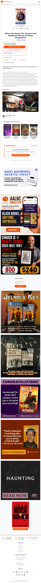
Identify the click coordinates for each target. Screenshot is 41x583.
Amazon (6, 59)
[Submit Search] (39, 4)
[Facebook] (19, 572)
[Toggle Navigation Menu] (39, 2)
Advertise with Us (20, 559)
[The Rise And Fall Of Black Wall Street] (34, 130)
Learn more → (9, 116)
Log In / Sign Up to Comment (21, 155)
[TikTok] (17, 575)
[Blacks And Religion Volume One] (25, 130)
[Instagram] (14, 572)
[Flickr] (24, 575)
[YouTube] (17, 572)
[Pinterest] (22, 575)
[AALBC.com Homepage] (7, 1)
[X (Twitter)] (22, 572)
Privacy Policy (20, 547)
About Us (20, 545)
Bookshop (23, 59)
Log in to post (34, 145)
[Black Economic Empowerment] (7, 130)
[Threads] (24, 572)
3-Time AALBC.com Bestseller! (8, 62)
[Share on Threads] (19, 28)
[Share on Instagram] (16, 28)
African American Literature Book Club (17, 581)
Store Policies (20, 551)
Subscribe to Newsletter (20, 557)
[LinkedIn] (19, 575)
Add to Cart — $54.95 (15, 46)
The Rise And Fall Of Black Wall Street (33, 137)
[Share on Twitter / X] (25, 28)
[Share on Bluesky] (22, 28)
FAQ (20, 561)
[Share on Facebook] (14, 28)
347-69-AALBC (21, 564)
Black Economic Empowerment (7, 137)
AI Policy (20, 549)
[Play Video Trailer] (20, 514)
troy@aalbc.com (21, 563)
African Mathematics (16, 137)
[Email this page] (27, 28)
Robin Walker (21, 40)
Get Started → (20, 286)
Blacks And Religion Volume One (25, 137)
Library (15, 59)
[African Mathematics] (16, 130)
